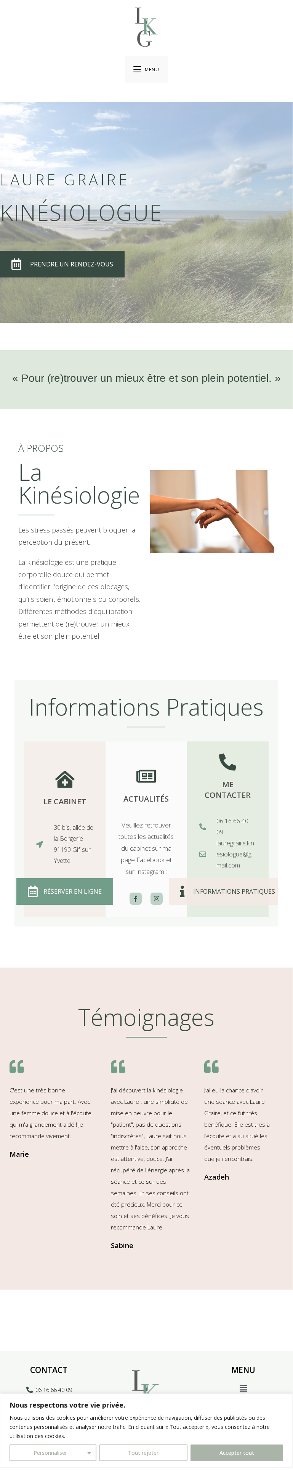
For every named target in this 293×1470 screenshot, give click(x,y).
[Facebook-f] (136, 899)
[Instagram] (157, 899)
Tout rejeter (143, 1452)
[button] (243, 1389)
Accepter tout (236, 1452)
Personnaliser (50, 1452)
